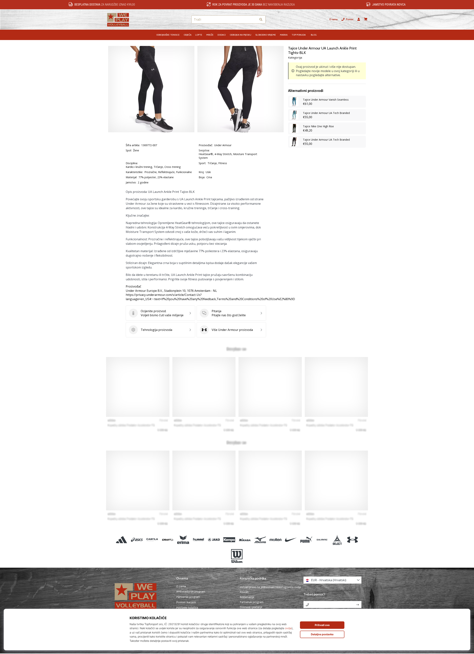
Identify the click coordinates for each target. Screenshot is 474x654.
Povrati (244, 592)
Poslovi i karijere (186, 602)
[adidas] (121, 539)
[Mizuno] (260, 539)
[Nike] (291, 539)
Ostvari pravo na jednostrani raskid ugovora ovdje (270, 587)
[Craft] (167, 539)
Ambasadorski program (190, 591)
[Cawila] (152, 539)
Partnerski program (188, 597)
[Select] (337, 539)
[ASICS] (137, 539)
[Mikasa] (244, 539)
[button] (254, 20)
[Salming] (321, 539)
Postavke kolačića (187, 607)
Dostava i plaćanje (251, 607)
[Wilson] (237, 556)
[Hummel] (198, 539)
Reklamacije (247, 597)
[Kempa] (229, 539)
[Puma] (306, 539)
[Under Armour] (352, 539)
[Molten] (275, 539)
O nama (333, 19)
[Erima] (183, 539)
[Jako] (214, 539)
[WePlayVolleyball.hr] (142, 596)
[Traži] (260, 20)
